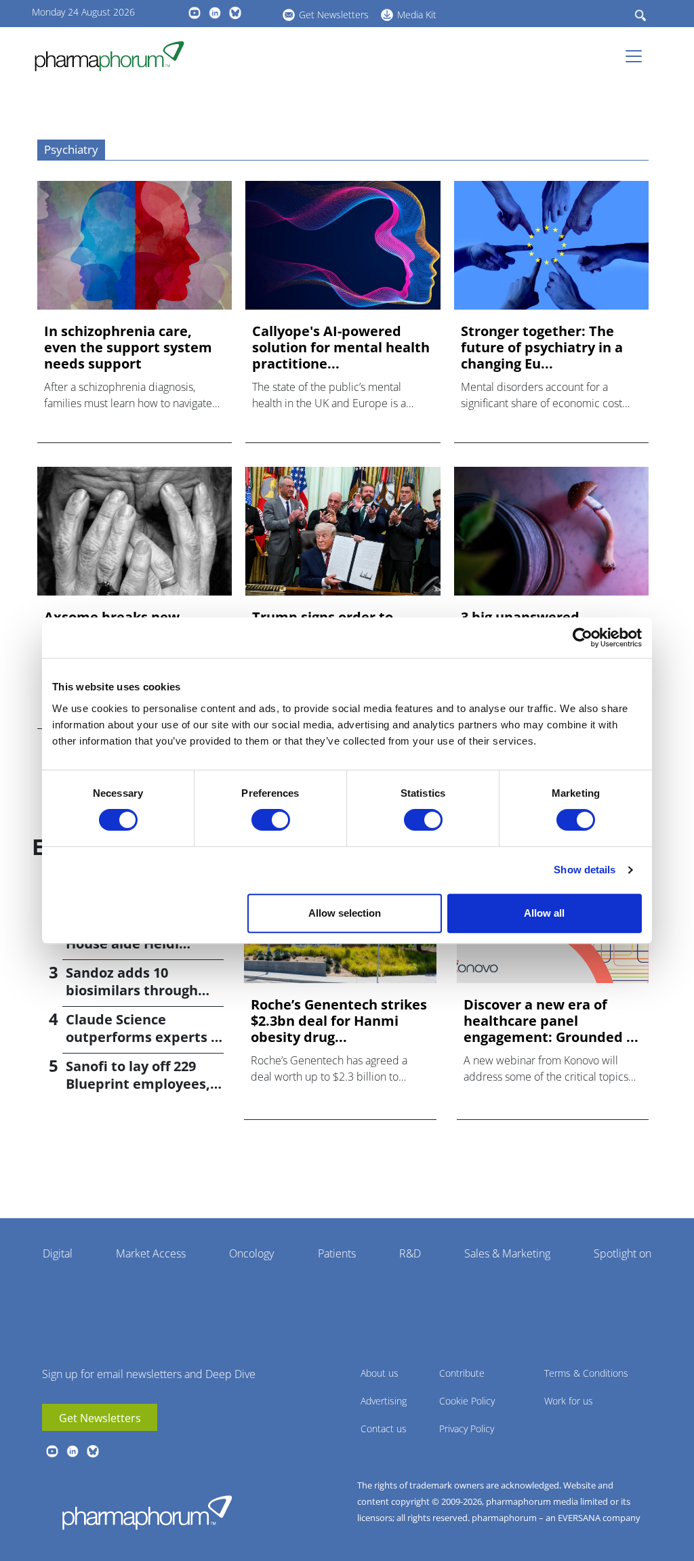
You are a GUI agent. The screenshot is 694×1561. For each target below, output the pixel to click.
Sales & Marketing (507, 1253)
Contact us (384, 1428)
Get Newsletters (334, 14)
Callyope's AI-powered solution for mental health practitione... (341, 347)
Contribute (462, 1373)
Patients (337, 1253)
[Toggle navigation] (638, 56)
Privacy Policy (466, 1428)
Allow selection (344, 913)
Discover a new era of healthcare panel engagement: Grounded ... (551, 1021)
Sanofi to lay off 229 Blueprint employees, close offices (138, 1083)
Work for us (568, 1400)
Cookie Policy (467, 1400)
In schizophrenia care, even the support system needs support (128, 347)
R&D (410, 1253)
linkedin (215, 13)
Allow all (544, 913)
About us (380, 1373)
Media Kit (416, 14)
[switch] (270, 820)
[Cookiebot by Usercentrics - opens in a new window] (582, 637)
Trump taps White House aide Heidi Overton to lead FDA (134, 943)
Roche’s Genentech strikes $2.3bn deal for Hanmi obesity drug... (339, 1021)
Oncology (251, 1253)
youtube (194, 13)
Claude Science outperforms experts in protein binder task (145, 1037)
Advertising (384, 1400)
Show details (584, 869)
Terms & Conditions (586, 1373)
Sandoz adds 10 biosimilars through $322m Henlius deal (132, 990)
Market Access (151, 1253)
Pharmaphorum (147, 1512)
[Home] (115, 56)
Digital (58, 1253)
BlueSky (235, 13)
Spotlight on (622, 1253)
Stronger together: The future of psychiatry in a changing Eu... (542, 347)
